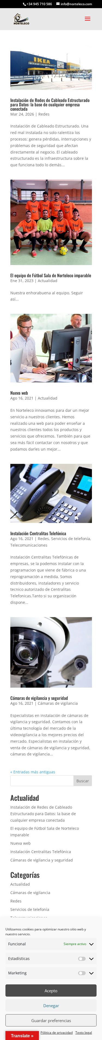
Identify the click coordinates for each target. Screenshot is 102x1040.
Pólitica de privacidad (57, 1032)
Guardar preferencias (51, 1020)
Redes (44, 114)
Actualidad (47, 280)
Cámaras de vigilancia (58, 703)
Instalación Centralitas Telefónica (38, 533)
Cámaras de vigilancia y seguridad (39, 698)
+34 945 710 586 (39, 4)
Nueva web (19, 393)
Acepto (51, 990)
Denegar (51, 1005)
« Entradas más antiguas (32, 771)
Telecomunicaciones (28, 545)
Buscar (82, 780)
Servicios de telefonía (70, 538)
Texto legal (83, 1032)
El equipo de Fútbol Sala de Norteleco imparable (50, 275)
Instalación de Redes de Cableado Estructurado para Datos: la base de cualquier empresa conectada (49, 104)
